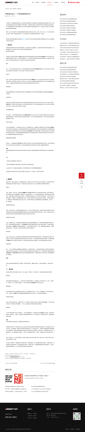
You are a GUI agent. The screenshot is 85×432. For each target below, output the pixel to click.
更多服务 (56, 2)
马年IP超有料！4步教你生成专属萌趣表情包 (69, 56)
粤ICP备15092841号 (27, 429)
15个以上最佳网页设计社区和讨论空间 (39, 391)
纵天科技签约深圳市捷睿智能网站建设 (68, 18)
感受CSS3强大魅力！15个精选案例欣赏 (69, 54)
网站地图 (78, 429)
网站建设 (43, 2)
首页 (33, 2)
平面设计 (35, 413)
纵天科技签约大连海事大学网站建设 (68, 27)
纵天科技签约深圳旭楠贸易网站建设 (68, 21)
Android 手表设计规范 (13, 363)
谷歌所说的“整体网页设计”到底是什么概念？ (15, 386)
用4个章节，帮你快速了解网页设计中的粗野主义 (16, 389)
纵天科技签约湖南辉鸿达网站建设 (67, 25)
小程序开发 (30, 415)
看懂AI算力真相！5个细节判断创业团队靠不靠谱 (69, 46)
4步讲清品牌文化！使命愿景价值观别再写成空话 (69, 43)
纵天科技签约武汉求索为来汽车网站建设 (69, 23)
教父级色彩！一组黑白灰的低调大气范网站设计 (70, 59)
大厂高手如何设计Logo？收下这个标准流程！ (41, 389)
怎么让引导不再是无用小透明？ (49, 363)
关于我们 (49, 2)
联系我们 (63, 2)
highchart (24, 39)
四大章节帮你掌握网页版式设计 (38, 386)
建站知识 (19, 8)
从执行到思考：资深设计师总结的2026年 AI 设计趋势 (69, 52)
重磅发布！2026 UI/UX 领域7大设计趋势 (69, 49)
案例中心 (38, 2)
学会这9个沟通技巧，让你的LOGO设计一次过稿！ (16, 391)
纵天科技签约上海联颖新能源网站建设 (68, 32)
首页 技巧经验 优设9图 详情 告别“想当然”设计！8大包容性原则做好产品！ (69, 48)
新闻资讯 (14, 8)
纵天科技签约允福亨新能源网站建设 (68, 34)
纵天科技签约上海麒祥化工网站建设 (68, 30)
